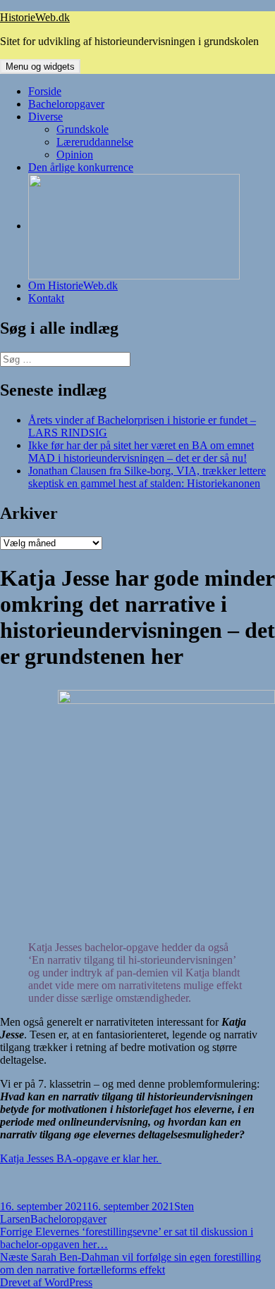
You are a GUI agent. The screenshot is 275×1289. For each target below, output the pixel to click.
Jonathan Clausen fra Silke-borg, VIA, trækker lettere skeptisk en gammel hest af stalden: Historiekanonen (147, 477)
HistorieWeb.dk (35, 17)
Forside (44, 91)
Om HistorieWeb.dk (73, 285)
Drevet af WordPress (46, 1282)
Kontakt (46, 298)
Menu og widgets (40, 66)
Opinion (74, 155)
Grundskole (82, 129)
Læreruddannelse (94, 142)
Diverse (45, 116)
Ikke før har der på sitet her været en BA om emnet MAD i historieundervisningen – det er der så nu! (141, 451)
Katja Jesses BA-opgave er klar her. (80, 1158)
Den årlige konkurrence (80, 167)
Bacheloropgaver (66, 104)
